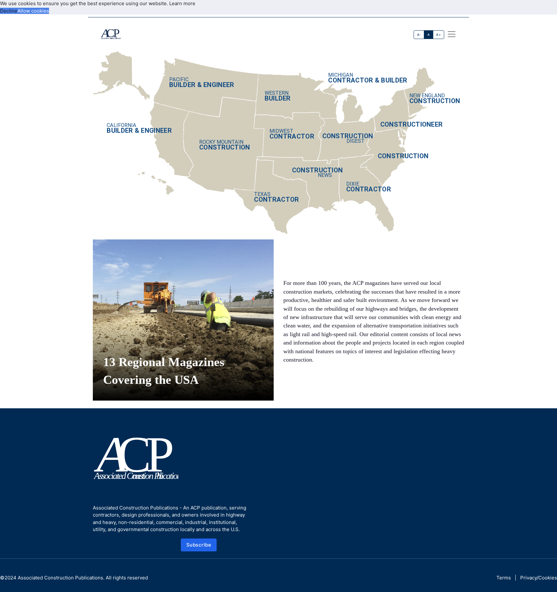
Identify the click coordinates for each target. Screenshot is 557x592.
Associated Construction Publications (60, 578)
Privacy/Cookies (538, 578)
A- (419, 34)
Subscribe (198, 545)
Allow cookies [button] (33, 11)
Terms (503, 578)
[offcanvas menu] (451, 34)
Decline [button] (8, 11)
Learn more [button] (182, 3)
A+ (438, 34)
